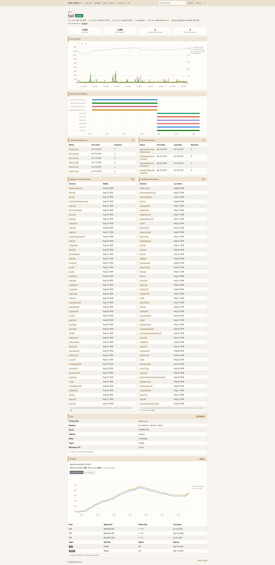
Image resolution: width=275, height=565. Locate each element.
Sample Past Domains (149, 179)
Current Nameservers (78, 140)
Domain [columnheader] (72, 184)
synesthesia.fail (75, 364)
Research (121, 3)
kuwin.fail (73, 276)
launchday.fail (145, 315)
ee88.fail (143, 258)
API (128, 3)
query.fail (72, 329)
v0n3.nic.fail (73, 167)
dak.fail (143, 245)
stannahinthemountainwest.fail (152, 377)
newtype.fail (145, 351)
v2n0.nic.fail (73, 149)
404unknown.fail (75, 188)
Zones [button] (97, 3)
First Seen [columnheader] (96, 145)
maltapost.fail (145, 324)
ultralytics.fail (74, 373)
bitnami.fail (144, 228)
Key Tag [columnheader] (107, 542)
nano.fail (143, 337)
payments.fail (145, 364)
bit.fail (142, 223)
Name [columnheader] (71, 145)
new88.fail (144, 342)
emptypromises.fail (77, 236)
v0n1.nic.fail (73, 153)
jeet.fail (143, 307)
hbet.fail (72, 258)
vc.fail (71, 381)
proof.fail (72, 324)
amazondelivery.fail (147, 192)
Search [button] (112, 3)
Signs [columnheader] (71, 542)
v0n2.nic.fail (73, 162)
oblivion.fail (144, 355)
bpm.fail (72, 214)
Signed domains (76, 472)
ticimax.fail (73, 368)
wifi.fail (72, 395)
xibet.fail (72, 399)
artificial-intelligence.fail (78, 201)
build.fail (72, 219)
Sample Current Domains (80, 179)
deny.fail (143, 250)
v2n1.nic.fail (73, 158)
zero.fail (72, 403)
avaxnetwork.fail (146, 219)
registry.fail (73, 337)
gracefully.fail (74, 254)
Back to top (202, 560)
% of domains (89, 472)
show (142, 529)
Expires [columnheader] (176, 542)
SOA (71, 416)
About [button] (198, 3)
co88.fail (72, 228)
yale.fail (143, 399)
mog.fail (72, 298)
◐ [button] (204, 3)
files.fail (143, 271)
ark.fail (142, 201)
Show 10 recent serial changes (82, 452)
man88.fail (73, 285)
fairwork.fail (145, 267)
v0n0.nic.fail (73, 171)
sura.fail (72, 359)
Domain (84, 24)
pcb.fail (72, 315)
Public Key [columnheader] (142, 524)
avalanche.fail (145, 214)
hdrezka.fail (144, 293)
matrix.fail (73, 293)
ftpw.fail (72, 250)
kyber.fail (72, 280)
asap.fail (72, 206)
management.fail (147, 329)
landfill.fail (144, 311)
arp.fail (72, 197)
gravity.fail (144, 289)
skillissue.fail (74, 342)
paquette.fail (74, 307)
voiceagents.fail (75, 386)
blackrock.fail (145, 232)
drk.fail (142, 254)
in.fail (142, 298)
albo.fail (72, 192)
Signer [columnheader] (141, 542)
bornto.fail (144, 236)
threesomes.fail (146, 386)
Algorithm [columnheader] (108, 524)
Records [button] (88, 3)
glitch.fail (143, 285)
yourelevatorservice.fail (149, 403)
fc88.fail (72, 241)
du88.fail (72, 232)
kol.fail (71, 271)
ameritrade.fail (146, 197)
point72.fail (144, 368)
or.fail (142, 359)
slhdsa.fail (73, 346)
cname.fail (73, 223)
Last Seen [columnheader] (178, 145)
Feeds (105, 3)
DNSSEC (174, 20)
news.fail (143, 346)
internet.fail (144, 302)
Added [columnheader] (105, 184)
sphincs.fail (73, 355)
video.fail (143, 395)
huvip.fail (72, 263)
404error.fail (145, 188)
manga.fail (73, 289)
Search (191, 3)
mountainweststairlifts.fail (150, 333)
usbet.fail (72, 377)
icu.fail (71, 267)
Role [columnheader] (71, 524)
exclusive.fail (145, 263)
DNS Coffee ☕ (75, 3)
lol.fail (142, 320)
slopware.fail (74, 351)
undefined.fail (145, 390)
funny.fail (143, 280)
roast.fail (143, 373)
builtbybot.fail (145, 241)
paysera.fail (73, 311)
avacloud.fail (145, 206)
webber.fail (73, 390)
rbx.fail (71, 333)
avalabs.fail (144, 210)
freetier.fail (73, 245)
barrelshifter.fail (75, 210)
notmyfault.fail (75, 302)
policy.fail (72, 320)
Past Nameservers (148, 140)
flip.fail (142, 276)
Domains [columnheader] (118, 145)
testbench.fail (145, 381)
